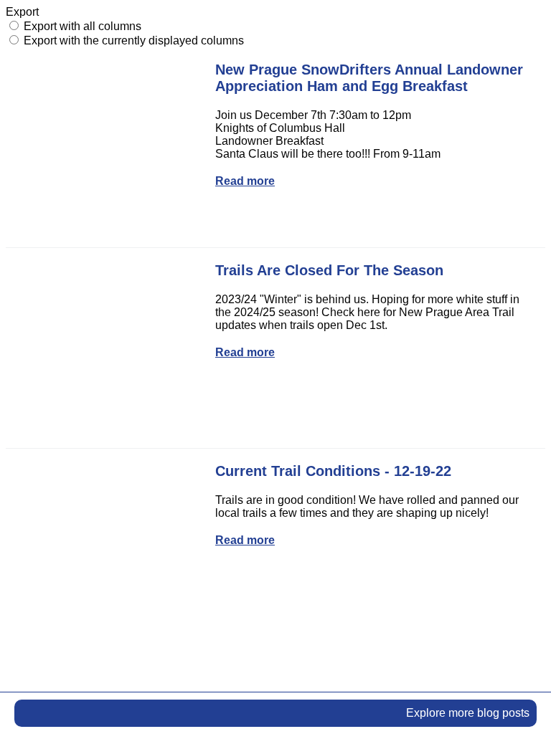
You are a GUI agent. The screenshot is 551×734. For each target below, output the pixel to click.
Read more (245, 181)
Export (22, 12)
